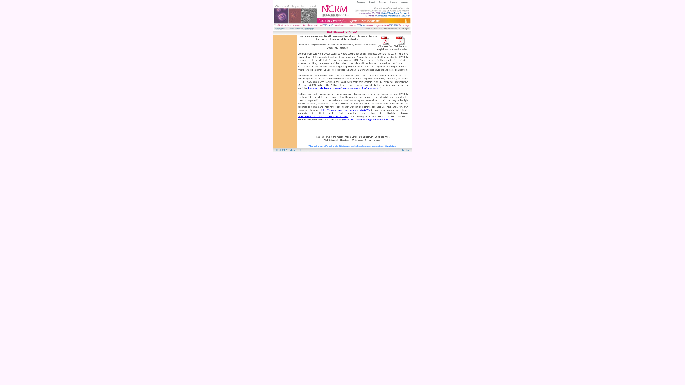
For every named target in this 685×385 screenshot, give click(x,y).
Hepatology (345, 140)
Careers (382, 2)
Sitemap (393, 2)
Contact (404, 2)
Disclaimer (405, 150)
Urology (368, 140)
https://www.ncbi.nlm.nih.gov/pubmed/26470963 (346, 110)
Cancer (377, 140)
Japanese (361, 2)
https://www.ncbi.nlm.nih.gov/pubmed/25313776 (368, 120)
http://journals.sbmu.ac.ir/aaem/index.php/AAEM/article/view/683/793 (344, 88)
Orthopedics (357, 140)
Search (372, 2)
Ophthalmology (331, 140)
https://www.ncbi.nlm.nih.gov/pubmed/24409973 (323, 116)
